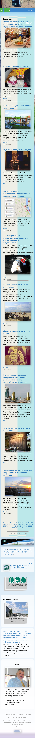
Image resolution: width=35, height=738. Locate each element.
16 (26, 522)
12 (19, 522)
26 (15, 524)
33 (28, 524)
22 (7, 524)
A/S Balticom (21, 726)
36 (4, 526)
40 (11, 526)
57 (22, 528)
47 (24, 526)
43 (17, 526)
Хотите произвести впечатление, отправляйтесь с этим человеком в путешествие (16, 239)
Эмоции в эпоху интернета (15, 66)
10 (15, 522)
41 (13, 526)
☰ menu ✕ (29, 10)
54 (16, 528)
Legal (4, 554)
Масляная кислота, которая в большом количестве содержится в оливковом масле (17, 24)
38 (7, 526)
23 (9, 524)
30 (22, 524)
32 (26, 524)
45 (20, 526)
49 (28, 526)
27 (17, 524)
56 (20, 528)
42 (15, 526)
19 (32, 522)
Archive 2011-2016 (9, 553)
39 (9, 526)
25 (13, 524)
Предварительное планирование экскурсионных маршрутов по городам (16, 193)
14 (22, 522)
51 (32, 526)
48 (26, 526)
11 (17, 522)
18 (30, 522)
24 (11, 524)
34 (30, 524)
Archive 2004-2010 (22, 553)
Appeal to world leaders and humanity (20, 566)
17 (28, 522)
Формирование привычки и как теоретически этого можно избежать (17, 472)
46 (22, 526)
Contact (10, 554)
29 (20, 524)
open (30, 563)
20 (4, 524)
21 (6, 524)
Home (4, 549)
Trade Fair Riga (26, 551)
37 (6, 526)
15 (24, 522)
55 (18, 528)
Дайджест (5, 98)
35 (32, 524)
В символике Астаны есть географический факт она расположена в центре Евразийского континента (15, 378)
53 (15, 528)
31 (24, 524)
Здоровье (5, 58)
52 (13, 528)
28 (19, 524)
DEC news (26, 549)
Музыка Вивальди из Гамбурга (17, 149)
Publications (15, 551)
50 (30, 526)
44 (19, 526)
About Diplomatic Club (15, 549)
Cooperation (6, 551)
